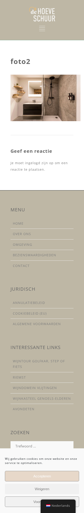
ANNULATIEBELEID (29, 302)
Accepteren (42, 476)
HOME (18, 223)
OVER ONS (22, 234)
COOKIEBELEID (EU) (30, 313)
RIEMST (19, 377)
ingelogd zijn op (39, 163)
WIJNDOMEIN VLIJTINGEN (35, 388)
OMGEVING (22, 244)
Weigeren (42, 489)
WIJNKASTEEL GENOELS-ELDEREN (42, 398)
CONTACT (21, 265)
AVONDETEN (24, 409)
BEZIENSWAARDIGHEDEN (34, 255)
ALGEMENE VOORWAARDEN (37, 324)
